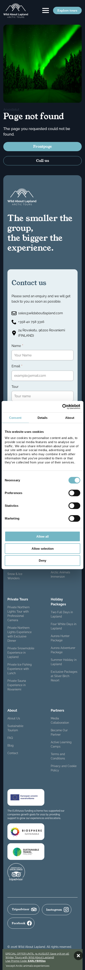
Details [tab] (43, 417)
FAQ (10, 738)
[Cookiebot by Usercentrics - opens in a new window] (62, 406)
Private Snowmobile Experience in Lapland (20, 653)
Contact (12, 753)
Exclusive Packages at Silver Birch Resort (64, 676)
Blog (10, 745)
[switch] (74, 493)
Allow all (42, 536)
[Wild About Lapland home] (15, 10)
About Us (13, 718)
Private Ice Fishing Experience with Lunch (19, 669)
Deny (42, 560)
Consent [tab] (15, 417)
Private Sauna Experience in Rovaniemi (16, 685)
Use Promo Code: (25, 960)
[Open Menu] (45, 10)
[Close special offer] (78, 955)
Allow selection (43, 548)
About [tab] (69, 417)
